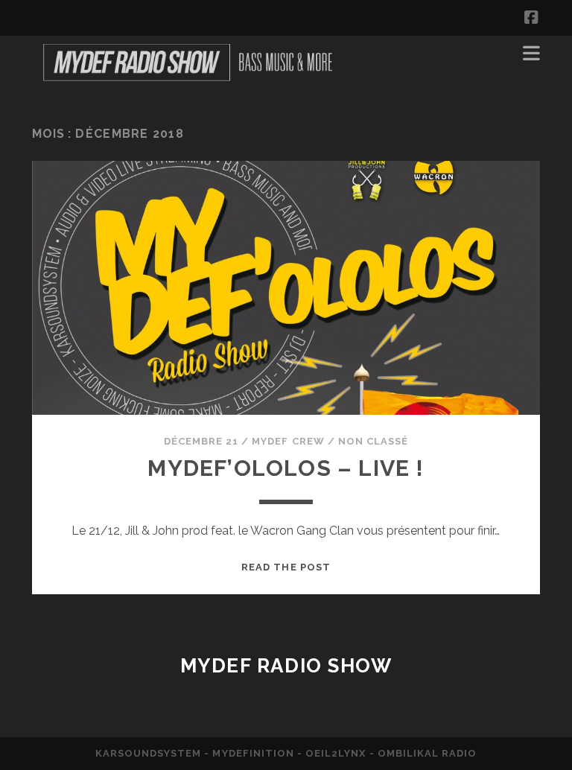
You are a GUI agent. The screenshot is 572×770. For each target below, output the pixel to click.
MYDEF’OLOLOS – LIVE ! (285, 468)
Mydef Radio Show (286, 666)
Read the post (286, 567)
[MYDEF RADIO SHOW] (187, 80)
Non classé (373, 441)
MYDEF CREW (288, 441)
